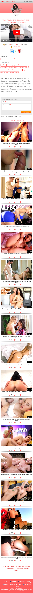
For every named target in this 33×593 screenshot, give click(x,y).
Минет (11, 58)
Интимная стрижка (16, 67)
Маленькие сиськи (6, 67)
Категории (5, 582)
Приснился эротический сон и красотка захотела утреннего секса (16, 557)
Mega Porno (14, 588)
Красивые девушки (12, 65)
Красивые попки (22, 65)
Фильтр (16, 15)
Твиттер (17, 586)
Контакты (6, 584)
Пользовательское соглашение (21, 582)
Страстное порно (27, 69)
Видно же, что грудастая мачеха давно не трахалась (16, 198)
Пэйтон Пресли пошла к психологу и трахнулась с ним (16, 391)
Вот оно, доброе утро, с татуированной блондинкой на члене (16, 419)
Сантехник (19, 69)
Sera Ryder (3, 65)
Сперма (17, 72)
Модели (28, 581)
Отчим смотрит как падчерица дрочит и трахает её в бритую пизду (16, 447)
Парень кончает (10, 72)
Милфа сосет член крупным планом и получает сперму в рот (16, 171)
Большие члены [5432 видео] (13, 566)
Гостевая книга (13, 584)
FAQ (31, 582)
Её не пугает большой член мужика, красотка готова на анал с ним (16, 254)
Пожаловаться (27, 584)
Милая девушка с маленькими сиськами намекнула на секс (16, 474)
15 (15, 51)
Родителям (21, 581)
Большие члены (5, 58)
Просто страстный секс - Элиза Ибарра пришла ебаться (16, 309)
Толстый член (12, 69)
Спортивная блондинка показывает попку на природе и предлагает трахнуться (16, 530)
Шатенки (24, 67)
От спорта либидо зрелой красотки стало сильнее (16, 226)
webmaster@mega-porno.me (25, 589)
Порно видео (14, 581)
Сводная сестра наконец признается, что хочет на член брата (16, 282)
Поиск (20, 584)
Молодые (16, 58)
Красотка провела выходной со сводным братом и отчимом (16, 502)
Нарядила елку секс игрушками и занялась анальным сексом (17, 144)
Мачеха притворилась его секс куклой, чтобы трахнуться (16, 364)
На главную (6, 581)
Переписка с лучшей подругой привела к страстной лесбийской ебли (16, 337)
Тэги (11, 582)
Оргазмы (3, 72)
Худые (6, 69)
